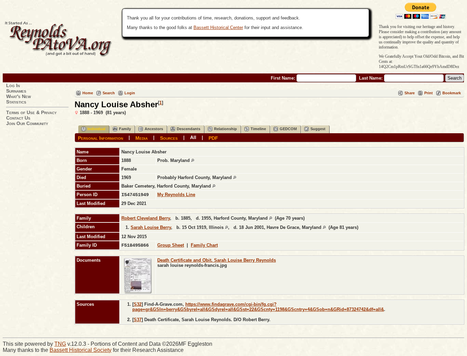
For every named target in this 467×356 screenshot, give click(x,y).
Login (129, 93)
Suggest (317, 129)
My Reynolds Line (176, 194)
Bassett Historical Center (218, 27)
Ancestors (154, 129)
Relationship (225, 129)
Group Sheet (170, 245)
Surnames (16, 91)
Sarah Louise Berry (151, 227)
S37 (138, 319)
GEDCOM (288, 129)
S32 (138, 304)
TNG (60, 344)
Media (141, 137)
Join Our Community (27, 123)
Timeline (258, 129)
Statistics (16, 102)
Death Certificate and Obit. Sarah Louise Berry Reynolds (216, 260)
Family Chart (204, 245)
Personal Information (100, 137)
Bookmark (451, 93)
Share (409, 93)
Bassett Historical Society (80, 350)
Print (428, 93)
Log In (13, 85)
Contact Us (18, 118)
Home (87, 93)
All (193, 137)
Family (125, 129)
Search (109, 93)
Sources (169, 137)
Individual (96, 129)
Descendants (188, 129)
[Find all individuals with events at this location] (192, 160)
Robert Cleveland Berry (145, 218)
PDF (213, 137)
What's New (18, 96)
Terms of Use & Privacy (31, 112)
